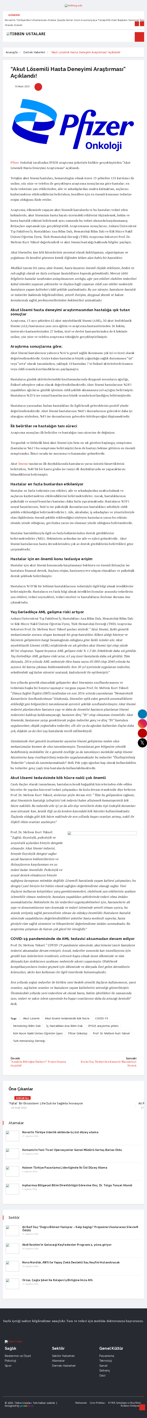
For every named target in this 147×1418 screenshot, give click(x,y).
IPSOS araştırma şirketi (103, 1026)
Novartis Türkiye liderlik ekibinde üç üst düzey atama (60, 1132)
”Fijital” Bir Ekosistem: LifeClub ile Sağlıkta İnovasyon (46, 1103)
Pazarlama (106, 1356)
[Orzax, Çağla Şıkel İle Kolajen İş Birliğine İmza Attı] (12, 1284)
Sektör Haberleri (63, 1356)
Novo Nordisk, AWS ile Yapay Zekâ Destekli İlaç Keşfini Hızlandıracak (71, 1262)
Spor (8, 1365)
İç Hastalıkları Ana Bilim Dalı (64, 1026)
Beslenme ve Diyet (18, 1356)
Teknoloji (105, 1360)
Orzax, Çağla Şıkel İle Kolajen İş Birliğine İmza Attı (57, 1280)
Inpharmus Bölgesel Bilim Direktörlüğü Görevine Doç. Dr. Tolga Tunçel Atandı (77, 1185)
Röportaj (22, 1098)
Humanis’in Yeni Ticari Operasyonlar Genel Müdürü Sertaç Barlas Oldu (72, 1149)
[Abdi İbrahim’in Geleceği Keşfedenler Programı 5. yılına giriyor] (12, 1248)
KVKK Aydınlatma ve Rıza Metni (124, 1402)
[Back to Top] (142, 1407)
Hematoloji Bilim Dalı (27, 1026)
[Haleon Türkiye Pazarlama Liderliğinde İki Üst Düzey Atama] (12, 1171)
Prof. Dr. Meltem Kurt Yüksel (111, 1033)
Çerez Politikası (97, 1402)
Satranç (104, 1370)
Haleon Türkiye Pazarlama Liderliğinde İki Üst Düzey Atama (64, 1167)
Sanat (103, 1365)
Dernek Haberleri (34, 52)
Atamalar (58, 1360)
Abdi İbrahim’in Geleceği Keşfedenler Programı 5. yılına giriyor (67, 1244)
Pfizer (15, 162)
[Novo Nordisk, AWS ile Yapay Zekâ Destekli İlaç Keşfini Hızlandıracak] (12, 1266)
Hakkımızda (81, 1402)
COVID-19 (101, 1018)
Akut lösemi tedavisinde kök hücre (67, 1018)
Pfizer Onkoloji (77, 1033)
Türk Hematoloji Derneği (29, 1041)
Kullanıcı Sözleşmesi (131, 1405)
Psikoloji (10, 1360)
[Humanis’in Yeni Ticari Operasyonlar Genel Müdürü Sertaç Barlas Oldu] (12, 1153)
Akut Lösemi (31, 1018)
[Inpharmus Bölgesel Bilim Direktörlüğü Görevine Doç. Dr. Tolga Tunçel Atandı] (12, 1189)
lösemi (23, 464)
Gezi (102, 1375)
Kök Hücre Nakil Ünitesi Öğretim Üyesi (38, 1033)
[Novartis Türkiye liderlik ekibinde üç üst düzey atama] (12, 1136)
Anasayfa (12, 52)
